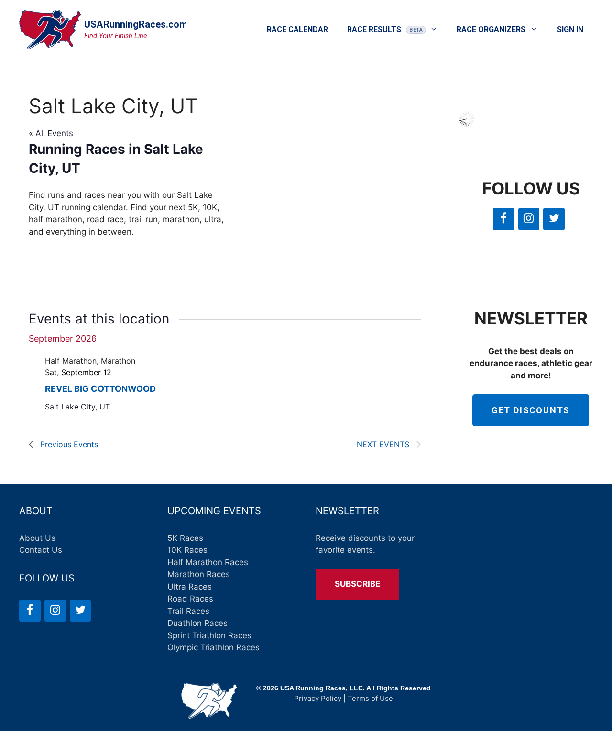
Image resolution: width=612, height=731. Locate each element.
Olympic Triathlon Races (213, 647)
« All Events (51, 133)
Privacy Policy (317, 698)
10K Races (187, 550)
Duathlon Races (197, 623)
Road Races (190, 598)
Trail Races (188, 611)
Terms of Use (370, 698)
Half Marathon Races (207, 562)
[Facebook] (503, 219)
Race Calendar (297, 29)
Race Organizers (491, 29)
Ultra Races (189, 586)
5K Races (185, 538)
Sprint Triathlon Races (209, 635)
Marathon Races (198, 574)
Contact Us (40, 550)
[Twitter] (554, 219)
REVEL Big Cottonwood (100, 389)
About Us (37, 538)
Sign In (570, 29)
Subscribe (357, 584)
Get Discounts (531, 410)
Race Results (374, 29)
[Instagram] (529, 219)
